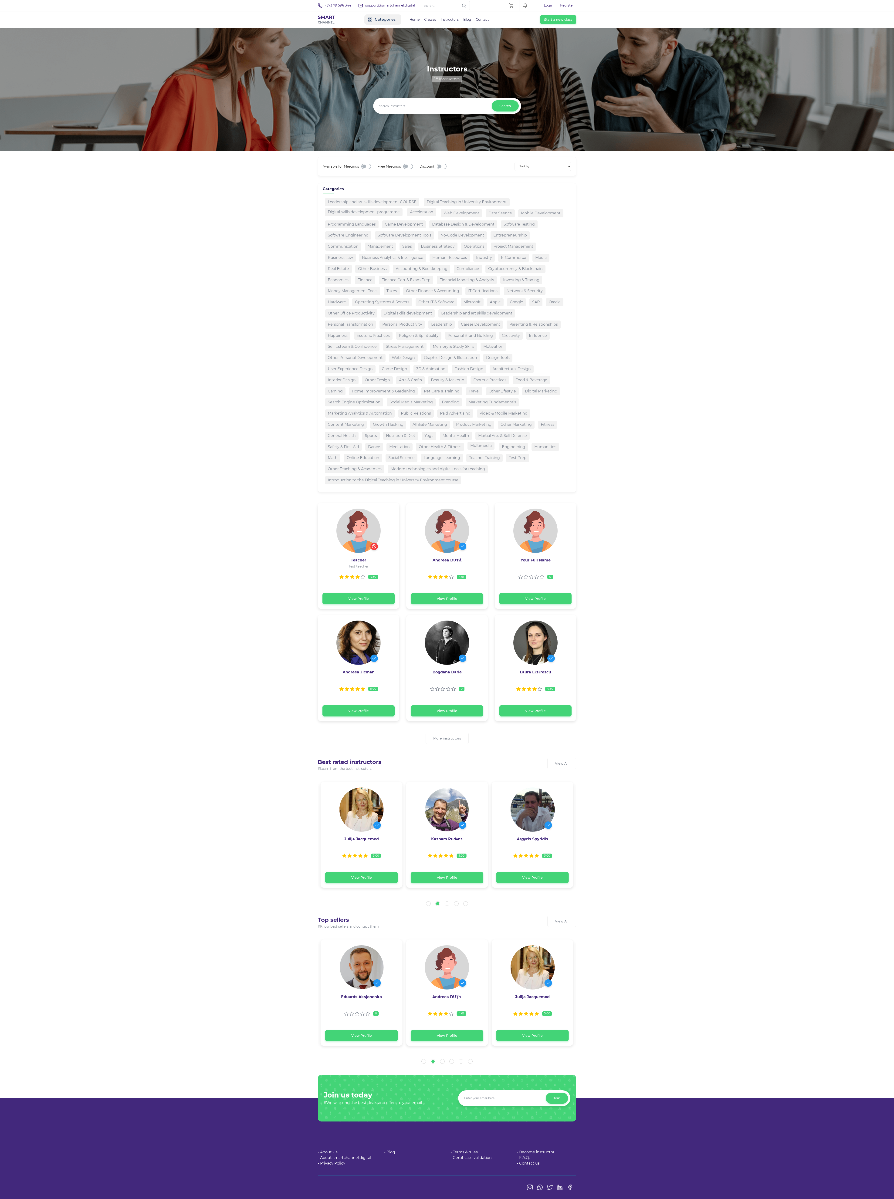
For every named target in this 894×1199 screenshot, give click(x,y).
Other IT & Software (436, 302)
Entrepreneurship (510, 235)
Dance (374, 447)
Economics (338, 280)
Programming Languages (352, 224)
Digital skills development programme (364, 212)
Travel (474, 391)
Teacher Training (484, 458)
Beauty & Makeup (447, 380)
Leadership (441, 324)
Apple (495, 302)
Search (505, 106)
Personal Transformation (350, 324)
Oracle (555, 302)
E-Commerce (513, 257)
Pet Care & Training (442, 391)
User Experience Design (350, 369)
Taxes (391, 291)
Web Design (403, 357)
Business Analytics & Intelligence (392, 257)
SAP (536, 302)
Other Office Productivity (351, 313)
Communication (343, 246)
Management (380, 246)
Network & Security (525, 291)
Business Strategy (438, 246)
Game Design (394, 369)
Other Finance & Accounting (432, 291)
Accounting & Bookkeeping (421, 269)
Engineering (513, 447)
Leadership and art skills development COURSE (372, 202)
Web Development (461, 213)
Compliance (468, 269)
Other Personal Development (355, 357)
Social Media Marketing (411, 402)
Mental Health (456, 435)
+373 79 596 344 (338, 5)
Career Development (480, 324)
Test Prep (517, 458)
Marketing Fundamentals (492, 402)
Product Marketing (473, 424)
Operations (474, 246)
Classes (430, 19)
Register (567, 5)
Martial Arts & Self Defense (502, 435)
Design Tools (498, 357)
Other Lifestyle (502, 391)
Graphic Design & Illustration (450, 357)
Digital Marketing (541, 391)
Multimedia (481, 445)
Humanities (545, 447)
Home (415, 19)
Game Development (404, 224)
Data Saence (500, 213)
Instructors (450, 19)
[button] (428, 903)
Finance (365, 280)
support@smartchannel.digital (390, 5)
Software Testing (519, 224)
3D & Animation (430, 369)
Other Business (372, 269)
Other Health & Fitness (440, 447)
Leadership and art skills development (476, 313)
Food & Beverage (531, 380)
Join (556, 1098)
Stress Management (405, 346)
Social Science (401, 458)
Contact (482, 19)
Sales (407, 246)
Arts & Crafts (410, 380)
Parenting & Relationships (533, 324)
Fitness (547, 424)
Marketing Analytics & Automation (360, 413)
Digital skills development (408, 313)
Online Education (363, 458)
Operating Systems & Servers (382, 302)
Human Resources (449, 257)
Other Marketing (516, 424)
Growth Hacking (388, 424)
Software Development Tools (404, 235)
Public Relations (416, 413)
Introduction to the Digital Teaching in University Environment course (393, 480)
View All (562, 763)
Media (541, 257)
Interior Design (342, 380)
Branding (450, 402)
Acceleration (421, 212)
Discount (427, 166)
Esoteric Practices (373, 335)
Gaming (335, 391)
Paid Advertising (455, 413)
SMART (326, 19)
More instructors (447, 738)
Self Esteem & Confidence (352, 346)
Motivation (493, 346)
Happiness (338, 335)
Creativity (511, 335)
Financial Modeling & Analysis (467, 280)
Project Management (513, 246)
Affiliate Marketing (430, 424)
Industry (484, 257)
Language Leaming (442, 458)
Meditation (399, 447)
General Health (342, 435)
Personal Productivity (402, 324)
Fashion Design (468, 369)
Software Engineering (348, 235)
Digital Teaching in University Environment (467, 202)
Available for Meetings (341, 166)
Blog (467, 19)
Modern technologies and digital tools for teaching (438, 469)
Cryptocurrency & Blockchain (515, 269)
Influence (538, 335)
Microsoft (472, 302)
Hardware (337, 302)
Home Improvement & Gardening (383, 391)
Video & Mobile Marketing (504, 413)
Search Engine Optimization (354, 402)
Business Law (340, 257)
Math (333, 458)
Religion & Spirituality (419, 335)
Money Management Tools (352, 291)
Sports (371, 435)
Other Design (377, 380)
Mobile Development (541, 213)
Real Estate (338, 269)
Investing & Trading (521, 280)
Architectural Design (511, 369)
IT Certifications (483, 291)
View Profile (358, 599)
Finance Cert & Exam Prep (406, 280)
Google (516, 302)
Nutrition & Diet (400, 435)
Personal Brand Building (470, 335)
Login (548, 5)
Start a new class (558, 19)
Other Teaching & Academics (355, 469)
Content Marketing (346, 424)
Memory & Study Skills (453, 346)
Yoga (428, 435)
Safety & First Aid (343, 447)
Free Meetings (389, 166)
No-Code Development (462, 235)
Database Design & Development (463, 224)
